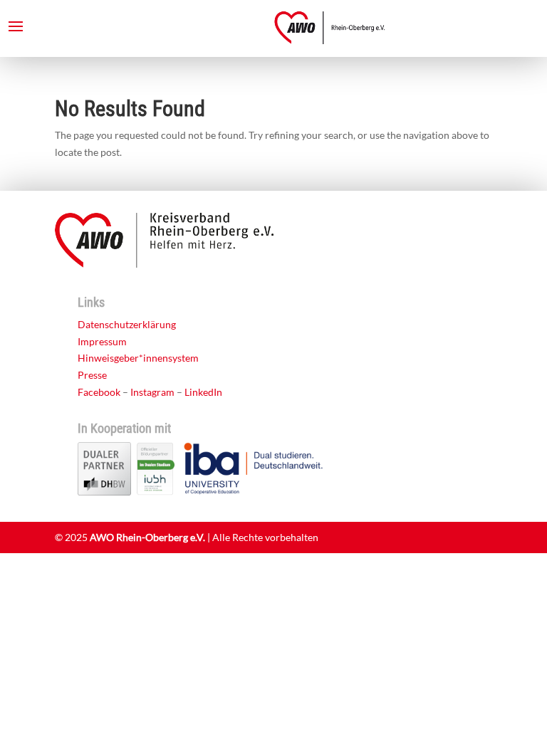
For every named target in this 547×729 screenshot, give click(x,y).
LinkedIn (203, 392)
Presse (92, 375)
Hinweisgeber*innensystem (138, 358)
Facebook (99, 392)
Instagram (152, 392)
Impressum (102, 341)
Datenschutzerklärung (127, 324)
